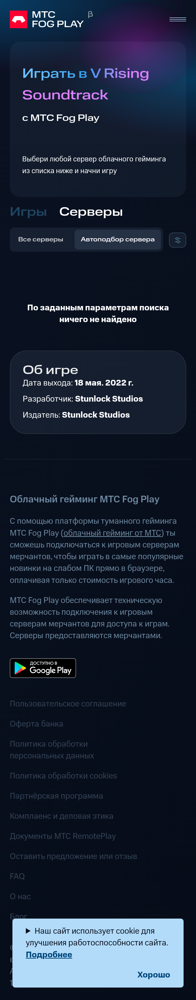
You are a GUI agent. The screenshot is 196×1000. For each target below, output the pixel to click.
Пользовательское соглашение (68, 704)
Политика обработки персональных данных (52, 750)
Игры (28, 212)
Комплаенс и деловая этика (62, 816)
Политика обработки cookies (63, 776)
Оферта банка (36, 724)
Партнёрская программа (56, 796)
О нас (20, 897)
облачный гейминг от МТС (112, 533)
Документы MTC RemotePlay (63, 836)
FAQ (17, 876)
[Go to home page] (85, 19)
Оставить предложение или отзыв (73, 856)
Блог (18, 917)
